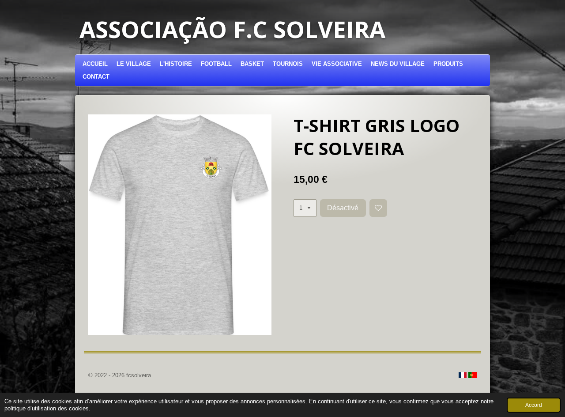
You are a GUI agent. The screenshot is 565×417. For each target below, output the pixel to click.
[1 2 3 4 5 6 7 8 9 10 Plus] (305, 208)
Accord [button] (533, 405)
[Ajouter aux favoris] (378, 208)
